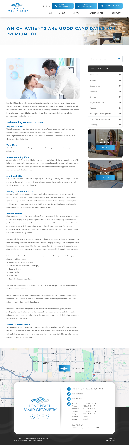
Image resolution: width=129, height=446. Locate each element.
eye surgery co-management (100, 113)
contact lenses (95, 86)
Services (77, 13)
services (93, 80)
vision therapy (95, 75)
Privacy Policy (32, 441)
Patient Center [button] (96, 13)
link (1, 349)
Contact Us (117, 13)
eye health (93, 97)
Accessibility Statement (20, 441)
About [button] (62, 13)
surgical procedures (97, 102)
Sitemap (39, 441)
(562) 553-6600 (77, 394)
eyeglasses (93, 91)
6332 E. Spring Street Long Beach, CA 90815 (87, 389)
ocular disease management (100, 119)
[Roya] (110, 441)
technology (94, 125)
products (93, 108)
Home (49, 13)
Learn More (105, 147)
